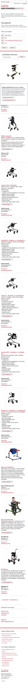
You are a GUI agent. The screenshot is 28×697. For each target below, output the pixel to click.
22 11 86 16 (4, 491)
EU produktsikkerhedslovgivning (13, 40)
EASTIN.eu (3, 619)
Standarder (3, 614)
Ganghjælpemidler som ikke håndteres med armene (15, 16)
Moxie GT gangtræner (7, 519)
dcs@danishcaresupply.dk (7, 492)
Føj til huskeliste (6, 149)
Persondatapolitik (5, 662)
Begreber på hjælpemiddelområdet (9, 633)
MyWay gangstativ (6, 136)
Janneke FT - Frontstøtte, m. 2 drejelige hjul (13, 410)
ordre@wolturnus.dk (6, 160)
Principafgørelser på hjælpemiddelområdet (10, 637)
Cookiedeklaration (5, 663)
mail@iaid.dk (4, 111)
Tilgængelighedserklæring (7, 660)
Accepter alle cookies (7, 97)
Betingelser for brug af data (7, 658)
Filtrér (4, 47)
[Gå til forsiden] (9, 8)
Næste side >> (14, 599)
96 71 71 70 (4, 158)
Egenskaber (8, 35)
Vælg (21, 57)
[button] (22, 8)
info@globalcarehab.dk (6, 215)
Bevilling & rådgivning (6, 635)
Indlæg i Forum (4, 611)
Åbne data (4, 656)
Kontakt (3, 681)
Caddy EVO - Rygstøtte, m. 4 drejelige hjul (13, 240)
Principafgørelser (5, 613)
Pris (6, 43)
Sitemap (3, 651)
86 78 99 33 (4, 109)
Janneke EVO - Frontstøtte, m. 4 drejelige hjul (12, 352)
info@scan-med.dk (5, 543)
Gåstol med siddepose (7, 467)
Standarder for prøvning (6, 640)
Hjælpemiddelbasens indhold (8, 649)
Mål (6, 38)
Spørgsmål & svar (5, 665)
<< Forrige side (4, 599)
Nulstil (12, 47)
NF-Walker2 (4, 569)
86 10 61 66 (4, 542)
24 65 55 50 (4, 213)
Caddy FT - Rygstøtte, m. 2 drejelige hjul (12, 295)
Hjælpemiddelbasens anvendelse (9, 653)
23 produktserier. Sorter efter (9, 54)
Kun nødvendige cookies (8, 100)
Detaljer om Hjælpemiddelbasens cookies (15, 91)
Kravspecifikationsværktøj (7, 639)
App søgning (4, 642)
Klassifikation (11, 13)
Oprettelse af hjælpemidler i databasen (10, 654)
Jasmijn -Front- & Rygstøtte (9, 185)
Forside (6, 13)
